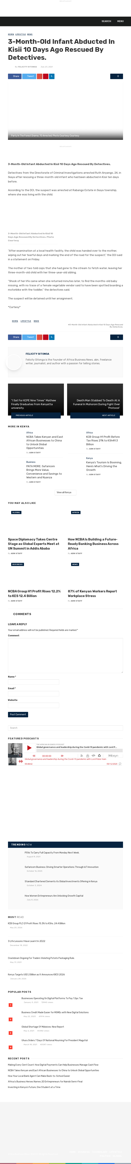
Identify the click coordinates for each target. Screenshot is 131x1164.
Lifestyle (20, 34)
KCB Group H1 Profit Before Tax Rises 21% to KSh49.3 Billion (103, 440)
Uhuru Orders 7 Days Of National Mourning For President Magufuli (55, 1040)
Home (72, 1152)
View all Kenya (64, 492)
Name (12, 676)
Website (12, 700)
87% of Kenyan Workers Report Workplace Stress (92, 593)
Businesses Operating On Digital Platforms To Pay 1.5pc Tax (52, 998)
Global (16, 512)
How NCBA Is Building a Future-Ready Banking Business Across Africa (93, 543)
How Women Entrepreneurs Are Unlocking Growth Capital (54, 895)
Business (30, 462)
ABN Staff (35, 452)
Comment (13, 635)
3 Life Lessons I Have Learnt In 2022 (26, 941)
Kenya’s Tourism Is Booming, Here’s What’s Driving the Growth (104, 466)
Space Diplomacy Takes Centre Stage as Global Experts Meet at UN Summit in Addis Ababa (33, 543)
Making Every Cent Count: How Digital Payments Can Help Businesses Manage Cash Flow (53, 1065)
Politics (105, 1156)
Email (12, 688)
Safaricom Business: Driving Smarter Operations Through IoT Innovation (62, 867)
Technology (99, 1152)
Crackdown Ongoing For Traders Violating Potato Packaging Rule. (41, 958)
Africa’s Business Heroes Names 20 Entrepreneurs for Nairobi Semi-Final (45, 1081)
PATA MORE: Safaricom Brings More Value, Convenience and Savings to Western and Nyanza (44, 472)
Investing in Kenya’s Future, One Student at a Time (34, 1087)
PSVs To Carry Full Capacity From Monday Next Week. (52, 852)
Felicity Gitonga (27, 67)
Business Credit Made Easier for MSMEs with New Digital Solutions (55, 1012)
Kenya (11, 34)
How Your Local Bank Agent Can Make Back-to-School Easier (39, 1076)
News (30, 34)
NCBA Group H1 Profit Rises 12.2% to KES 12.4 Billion (34, 593)
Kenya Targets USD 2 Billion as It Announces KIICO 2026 (36, 974)
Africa (29, 432)
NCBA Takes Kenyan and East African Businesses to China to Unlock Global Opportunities (44, 442)
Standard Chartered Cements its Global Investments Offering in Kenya (61, 881)
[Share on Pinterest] (45, 76)
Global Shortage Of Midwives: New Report (43, 1026)
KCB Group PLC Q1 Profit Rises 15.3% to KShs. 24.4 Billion (36, 923)
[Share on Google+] (39, 76)
